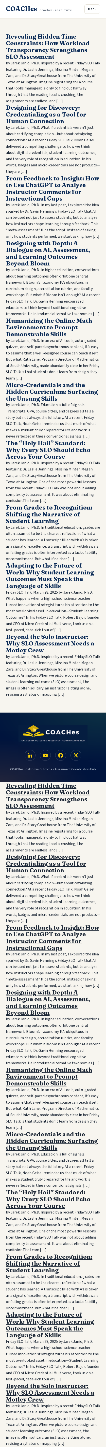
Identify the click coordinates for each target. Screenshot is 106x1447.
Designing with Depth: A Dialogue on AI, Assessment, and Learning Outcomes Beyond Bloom (48, 253)
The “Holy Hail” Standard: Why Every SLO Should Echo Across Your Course (48, 449)
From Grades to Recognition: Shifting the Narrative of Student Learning (49, 514)
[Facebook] (60, 755)
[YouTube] (45, 755)
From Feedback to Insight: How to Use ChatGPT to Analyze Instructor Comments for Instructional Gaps (52, 188)
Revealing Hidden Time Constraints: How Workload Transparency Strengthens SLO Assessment (48, 46)
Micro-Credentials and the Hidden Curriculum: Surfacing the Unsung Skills (52, 391)
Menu (92, 9)
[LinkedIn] (30, 755)
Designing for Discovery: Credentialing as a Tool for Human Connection (46, 114)
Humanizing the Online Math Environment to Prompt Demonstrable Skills (49, 327)
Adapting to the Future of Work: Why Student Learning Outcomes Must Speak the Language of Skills (50, 575)
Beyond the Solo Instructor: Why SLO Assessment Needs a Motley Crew (50, 643)
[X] (76, 755)
